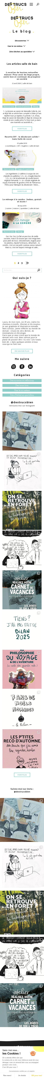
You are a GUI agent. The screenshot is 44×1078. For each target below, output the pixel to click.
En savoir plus (22, 351)
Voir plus (22, 128)
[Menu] (31, 4)
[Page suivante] (27, 262)
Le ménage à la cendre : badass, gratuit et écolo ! (22, 200)
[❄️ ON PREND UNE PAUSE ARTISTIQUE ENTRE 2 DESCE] (22, 589)
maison (16, 208)
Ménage (35, 106)
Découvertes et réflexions (22, 380)
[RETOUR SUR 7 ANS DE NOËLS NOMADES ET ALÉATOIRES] (22, 708)
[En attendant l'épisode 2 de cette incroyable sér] (22, 430)
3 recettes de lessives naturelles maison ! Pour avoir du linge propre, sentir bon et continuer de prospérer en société (22, 76)
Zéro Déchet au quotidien (22, 395)
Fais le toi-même (9, 106)
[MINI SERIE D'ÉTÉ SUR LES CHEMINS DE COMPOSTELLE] (22, 470)
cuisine (8, 208)
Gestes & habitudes (23, 106)
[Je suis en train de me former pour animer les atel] (22, 510)
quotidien (24, 208)
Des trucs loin (22, 385)
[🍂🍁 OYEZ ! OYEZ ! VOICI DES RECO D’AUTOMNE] (22, 748)
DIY (19, 146)
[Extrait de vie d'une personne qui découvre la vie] (22, 550)
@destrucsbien (22, 402)
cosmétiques (11, 146)
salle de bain (27, 83)
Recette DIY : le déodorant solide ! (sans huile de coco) (22, 137)
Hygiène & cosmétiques (25, 169)
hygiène (25, 146)
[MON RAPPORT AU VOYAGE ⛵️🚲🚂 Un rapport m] (22, 669)
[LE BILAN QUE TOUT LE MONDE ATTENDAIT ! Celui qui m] (22, 629)
